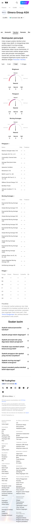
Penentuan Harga (21, 424)
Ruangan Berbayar (7, 515)
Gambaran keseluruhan (22, 433)
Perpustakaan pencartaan (20, 502)
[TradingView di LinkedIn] (19, 388)
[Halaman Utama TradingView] (6, 3)
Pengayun (5, 143)
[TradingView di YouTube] (11, 388)
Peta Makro (5, 471)
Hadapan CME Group (22, 444)
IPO (3, 460)
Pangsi (4, 271)
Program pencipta (7, 491)
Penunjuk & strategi (7, 509)
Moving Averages (7, 196)
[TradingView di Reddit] (3, 392)
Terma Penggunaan (8, 314)
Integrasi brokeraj (21, 517)
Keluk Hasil (5, 467)
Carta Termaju (20, 507)
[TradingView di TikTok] (28, 388)
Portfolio (4, 466)
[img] (21, 17)
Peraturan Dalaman (7, 493)
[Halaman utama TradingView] (8, 381)
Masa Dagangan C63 (22, 473)
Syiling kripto (5, 435)
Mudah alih (5, 478)
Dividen (4, 458)
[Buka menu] (2, 2)
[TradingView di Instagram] (15, 388)
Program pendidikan (22, 521)
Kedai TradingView (21, 468)
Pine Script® (5, 473)
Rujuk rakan (5, 489)
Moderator (5, 495)
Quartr (27, 412)
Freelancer (5, 513)
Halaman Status (20, 493)
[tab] (9, 64)
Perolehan (4, 457)
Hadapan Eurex (20, 446)
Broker (18, 435)
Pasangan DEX (6, 438)
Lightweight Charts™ (22, 505)
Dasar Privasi (20, 482)
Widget (18, 500)
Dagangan (5, 500)
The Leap (19, 439)
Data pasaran (20, 426)
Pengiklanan (19, 516)
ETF (3, 431)
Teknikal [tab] (15, 32)
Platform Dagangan (21, 509)
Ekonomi (4, 455)
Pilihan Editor (5, 504)
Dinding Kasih (5, 487)
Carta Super (5, 424)
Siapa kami (19, 453)
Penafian (18, 480)
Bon (3, 433)
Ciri (17, 422)
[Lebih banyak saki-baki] (9, 7)
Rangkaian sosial (6, 486)
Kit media (18, 463)
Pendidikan (5, 502)
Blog (17, 457)
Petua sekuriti (20, 489)
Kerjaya (18, 461)
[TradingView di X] (3, 388)
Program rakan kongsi (22, 519)
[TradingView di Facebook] (7, 388)
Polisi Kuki (19, 484)
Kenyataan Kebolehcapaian (20, 487)
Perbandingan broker (22, 437)
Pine (3, 440)
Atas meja (4, 480)
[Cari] (17, 2)
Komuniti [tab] (8, 32)
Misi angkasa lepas (21, 455)
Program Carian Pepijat (22, 491)
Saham (4, 429)
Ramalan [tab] (23, 32)
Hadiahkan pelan (21, 428)
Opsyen (4, 469)
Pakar (3, 511)
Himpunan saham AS (22, 448)
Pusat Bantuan (20, 459)
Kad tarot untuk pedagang (20, 470)
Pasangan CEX (6, 437)
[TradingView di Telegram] (23, 388)
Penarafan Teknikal (19, 59)
